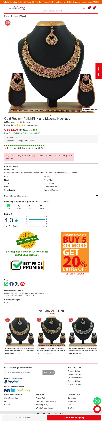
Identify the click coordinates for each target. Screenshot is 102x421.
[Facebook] (11, 284)
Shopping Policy (42, 405)
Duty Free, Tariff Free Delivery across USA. (22, 133)
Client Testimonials (11, 398)
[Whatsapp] (6, 284)
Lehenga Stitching (74, 374)
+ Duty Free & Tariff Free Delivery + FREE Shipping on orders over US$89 (68, 2)
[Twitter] (17, 284)
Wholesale (72, 401)
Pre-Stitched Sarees (75, 378)
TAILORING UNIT (75, 368)
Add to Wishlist (24, 417)
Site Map (71, 408)
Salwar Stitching (74, 381)
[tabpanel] (51, 66)
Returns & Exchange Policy (46, 401)
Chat (8, 208)
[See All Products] (75, 252)
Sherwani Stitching (75, 384)
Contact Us (72, 398)
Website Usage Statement (45, 408)
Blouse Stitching (74, 371)
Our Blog (71, 405)
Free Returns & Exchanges (16, 196)
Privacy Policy (41, 398)
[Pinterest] (22, 284)
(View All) (51, 314)
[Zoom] (51, 66)
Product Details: (11, 166)
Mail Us (7, 405)
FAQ (5, 401)
